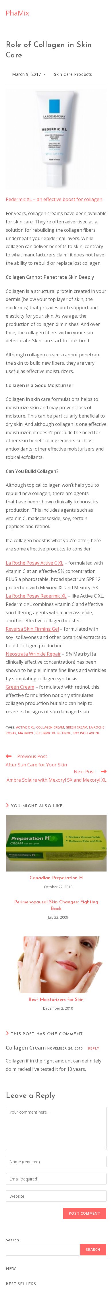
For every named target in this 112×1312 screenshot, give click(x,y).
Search (12, 1240)
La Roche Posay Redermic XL (36, 596)
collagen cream (50, 727)
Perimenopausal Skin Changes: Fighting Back (56, 905)
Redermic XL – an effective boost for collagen (54, 199)
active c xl (25, 727)
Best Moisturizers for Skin (56, 1000)
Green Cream (20, 687)
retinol (64, 733)
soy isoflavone (86, 733)
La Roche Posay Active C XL (34, 563)
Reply (93, 1048)
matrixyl (26, 733)
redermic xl (46, 733)
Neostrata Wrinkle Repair (33, 654)
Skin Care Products (73, 74)
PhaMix (17, 13)
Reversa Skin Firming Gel (32, 629)
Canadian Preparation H (56, 878)
